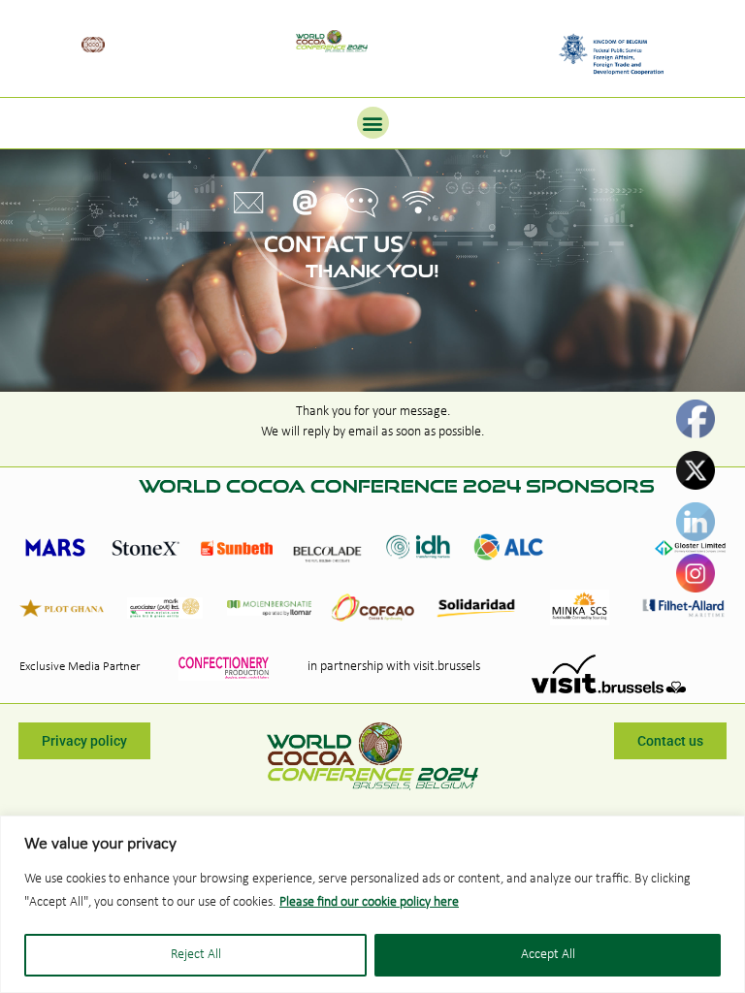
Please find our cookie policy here (369, 902)
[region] (372, 904)
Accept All (548, 954)
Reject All (196, 954)
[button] (373, 123)
